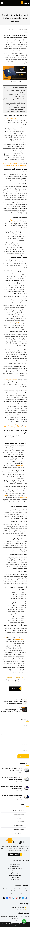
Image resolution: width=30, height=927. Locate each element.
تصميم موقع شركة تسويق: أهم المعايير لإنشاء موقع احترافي (11, 787)
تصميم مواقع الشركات (19, 825)
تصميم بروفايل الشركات (18, 818)
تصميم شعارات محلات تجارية (15, 119)
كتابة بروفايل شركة (15, 866)
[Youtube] (17, 898)
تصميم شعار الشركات (19, 821)
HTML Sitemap (15, 879)
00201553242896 (20, 910)
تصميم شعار (20, 465)
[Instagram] (20, 898)
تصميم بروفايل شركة (15, 864)
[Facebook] (26, 898)
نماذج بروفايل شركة (15, 873)
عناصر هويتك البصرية (15, 322)
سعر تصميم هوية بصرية (15, 871)
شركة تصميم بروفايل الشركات (9, 923)
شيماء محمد (11, 29)
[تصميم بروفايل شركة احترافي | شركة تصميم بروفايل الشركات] (24, 3)
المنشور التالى (19, 707)
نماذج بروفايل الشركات (19, 833)
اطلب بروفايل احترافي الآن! (15, 677)
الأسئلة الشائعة (15, 877)
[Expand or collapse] (4, 87)
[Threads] (4, 898)
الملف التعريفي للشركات (18, 810)
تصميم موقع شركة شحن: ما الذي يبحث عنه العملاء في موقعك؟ (12, 769)
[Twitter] (23, 898)
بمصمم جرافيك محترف (10, 379)
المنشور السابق (19, 699)
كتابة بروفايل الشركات (19, 829)
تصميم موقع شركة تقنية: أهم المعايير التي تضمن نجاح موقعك (12, 796)
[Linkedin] (13, 898)
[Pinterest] (10, 898)
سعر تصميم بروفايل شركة (15, 868)
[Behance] (7, 898)
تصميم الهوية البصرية (19, 814)
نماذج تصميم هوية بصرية (15, 875)
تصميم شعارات (10, 220)
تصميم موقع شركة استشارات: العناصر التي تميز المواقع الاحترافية (12, 778)
